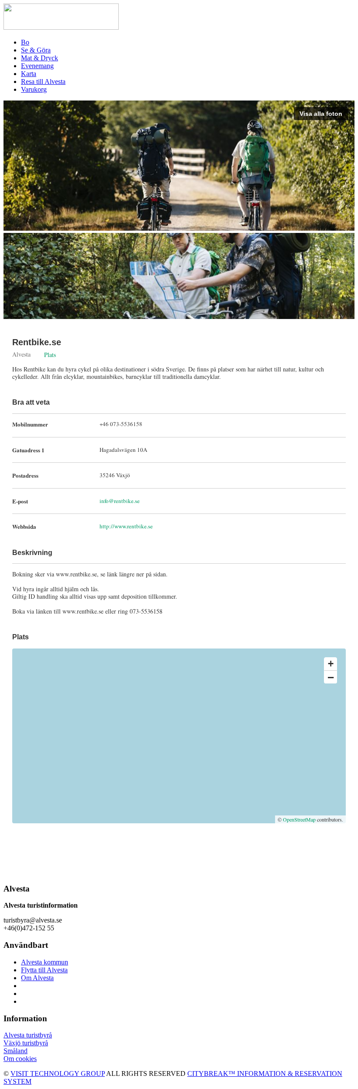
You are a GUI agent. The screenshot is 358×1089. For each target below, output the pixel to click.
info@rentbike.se (120, 501)
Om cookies (20, 1058)
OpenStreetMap (299, 819)
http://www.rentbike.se (126, 526)
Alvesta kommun (44, 962)
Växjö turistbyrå (25, 1043)
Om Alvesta (37, 977)
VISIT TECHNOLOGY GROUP (57, 1073)
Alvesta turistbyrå (27, 1035)
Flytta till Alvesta (44, 970)
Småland (15, 1050)
